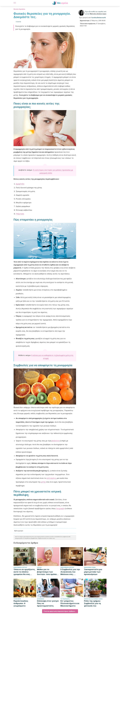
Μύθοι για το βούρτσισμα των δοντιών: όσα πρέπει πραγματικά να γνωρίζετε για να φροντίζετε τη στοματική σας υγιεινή (48, 572)
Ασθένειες (40, 599)
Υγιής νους (17, 599)
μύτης (43, 482)
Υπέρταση (20, 214)
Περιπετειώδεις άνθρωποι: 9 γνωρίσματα (21, 603)
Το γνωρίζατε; (65, 599)
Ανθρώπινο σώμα (90, 567)
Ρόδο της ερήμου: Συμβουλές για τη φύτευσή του (92, 603)
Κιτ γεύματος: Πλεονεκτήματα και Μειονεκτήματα (69, 603)
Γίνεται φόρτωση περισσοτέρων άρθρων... (60, 611)
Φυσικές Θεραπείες (19, 9)
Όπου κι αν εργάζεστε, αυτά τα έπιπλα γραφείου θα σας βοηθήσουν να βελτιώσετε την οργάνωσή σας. (24, 572)
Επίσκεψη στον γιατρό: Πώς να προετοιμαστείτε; (48, 603)
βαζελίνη (56, 441)
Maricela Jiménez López (98, 14)
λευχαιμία (60, 508)
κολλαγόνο (51, 478)
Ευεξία (39, 567)
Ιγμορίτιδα (20, 184)
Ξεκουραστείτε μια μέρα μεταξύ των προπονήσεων (93, 571)
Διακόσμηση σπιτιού (20, 567)
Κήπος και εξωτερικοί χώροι (93, 599)
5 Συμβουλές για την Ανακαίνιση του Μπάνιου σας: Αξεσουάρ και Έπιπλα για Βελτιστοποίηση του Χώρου (70, 572)
